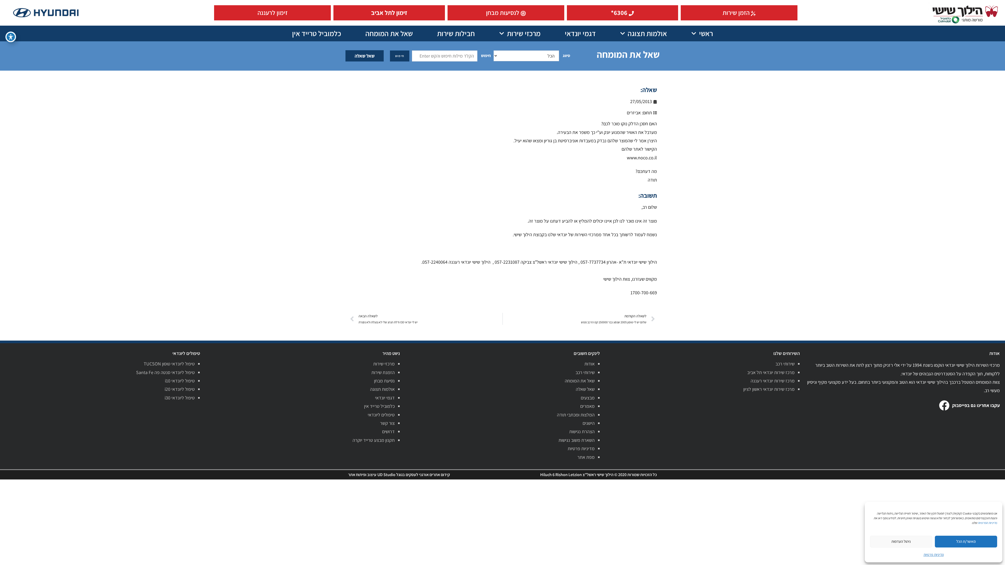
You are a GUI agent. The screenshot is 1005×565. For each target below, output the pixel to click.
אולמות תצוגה (647, 33)
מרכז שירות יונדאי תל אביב (771, 372)
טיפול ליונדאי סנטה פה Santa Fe (165, 372)
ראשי (706, 33)
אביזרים (634, 113)
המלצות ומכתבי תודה (576, 415)
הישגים (589, 423)
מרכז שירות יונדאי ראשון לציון (769, 389)
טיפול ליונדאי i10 (180, 381)
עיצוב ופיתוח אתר (362, 474)
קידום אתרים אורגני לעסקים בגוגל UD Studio (413, 474)
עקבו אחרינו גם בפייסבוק (976, 405)
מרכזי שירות (523, 33)
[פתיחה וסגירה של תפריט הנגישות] (10, 37)
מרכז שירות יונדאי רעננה (773, 381)
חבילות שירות (456, 33)
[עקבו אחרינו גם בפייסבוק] (944, 405)
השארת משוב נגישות (577, 440)
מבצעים (588, 398)
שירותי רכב (785, 364)
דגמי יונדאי (580, 33)
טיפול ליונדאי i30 (180, 398)
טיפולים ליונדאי (381, 415)
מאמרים (587, 406)
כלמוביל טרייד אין (316, 33)
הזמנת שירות (383, 372)
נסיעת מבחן (384, 381)
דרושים (388, 431)
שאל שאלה (365, 56)
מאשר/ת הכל (966, 541)
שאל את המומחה (389, 33)
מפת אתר (586, 457)
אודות (589, 364)
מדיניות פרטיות (581, 448)
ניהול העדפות (901, 541)
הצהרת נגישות (582, 431)
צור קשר (387, 423)
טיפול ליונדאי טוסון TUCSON (169, 364)
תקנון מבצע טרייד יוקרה (374, 440)
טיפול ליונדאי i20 (180, 389)
